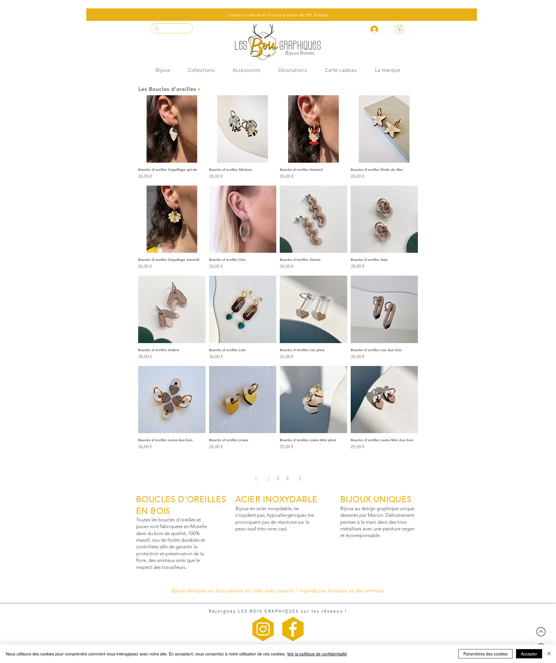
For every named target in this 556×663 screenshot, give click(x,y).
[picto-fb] (293, 629)
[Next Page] (300, 478)
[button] (399, 28)
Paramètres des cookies (485, 654)
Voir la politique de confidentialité (317, 654)
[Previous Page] (256, 478)
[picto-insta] (263, 629)
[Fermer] (549, 653)
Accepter (529, 654)
